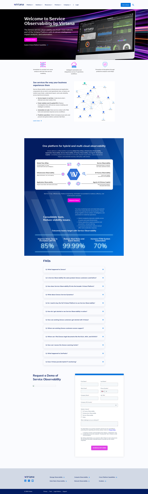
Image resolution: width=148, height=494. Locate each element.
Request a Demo (30, 40)
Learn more (36, 120)
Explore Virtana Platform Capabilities (35, 45)
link (25, 481)
